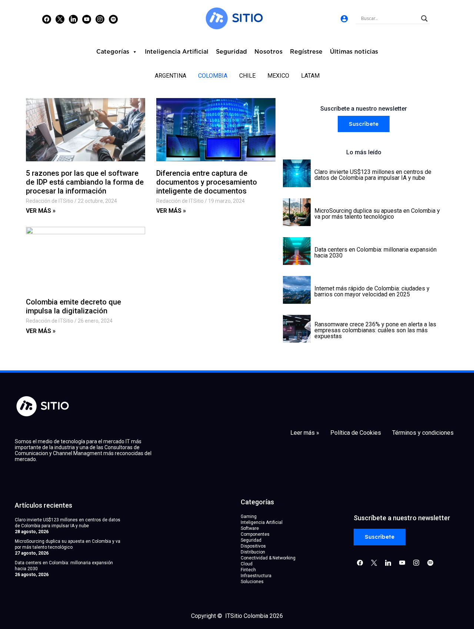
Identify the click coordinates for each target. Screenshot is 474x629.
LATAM (310, 75)
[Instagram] (73, 19)
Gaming (249, 516)
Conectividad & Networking (268, 558)
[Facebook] (46, 19)
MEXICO (278, 75)
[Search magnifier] (424, 18)
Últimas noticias (354, 52)
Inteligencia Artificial (176, 52)
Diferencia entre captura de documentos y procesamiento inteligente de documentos (206, 182)
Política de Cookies (355, 433)
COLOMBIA (212, 75)
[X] (60, 19)
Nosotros (268, 52)
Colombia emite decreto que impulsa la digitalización (73, 306)
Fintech (248, 569)
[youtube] (86, 19)
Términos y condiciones (423, 433)
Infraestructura (256, 575)
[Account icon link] (344, 19)
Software (250, 528)
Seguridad (231, 52)
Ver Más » (41, 210)
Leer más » (304, 433)
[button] (364, 124)
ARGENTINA (170, 75)
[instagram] (100, 19)
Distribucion (253, 552)
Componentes (255, 534)
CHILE (247, 75)
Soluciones (252, 581)
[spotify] (113, 19)
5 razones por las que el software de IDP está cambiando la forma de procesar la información (85, 182)
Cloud (247, 563)
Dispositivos (253, 546)
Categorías (112, 52)
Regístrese (306, 52)
